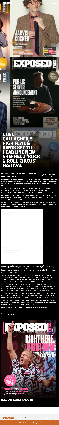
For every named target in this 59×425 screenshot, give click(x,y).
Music (35, 173)
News (14, 176)
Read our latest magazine (29, 422)
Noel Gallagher (6, 179)
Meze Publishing (46, 419)
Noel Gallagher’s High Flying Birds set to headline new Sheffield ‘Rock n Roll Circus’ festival (21, 150)
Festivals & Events (18, 173)
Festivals (30, 173)
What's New (5, 176)
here (46, 308)
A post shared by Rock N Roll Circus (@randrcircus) (22, 261)
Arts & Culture (6, 173)
